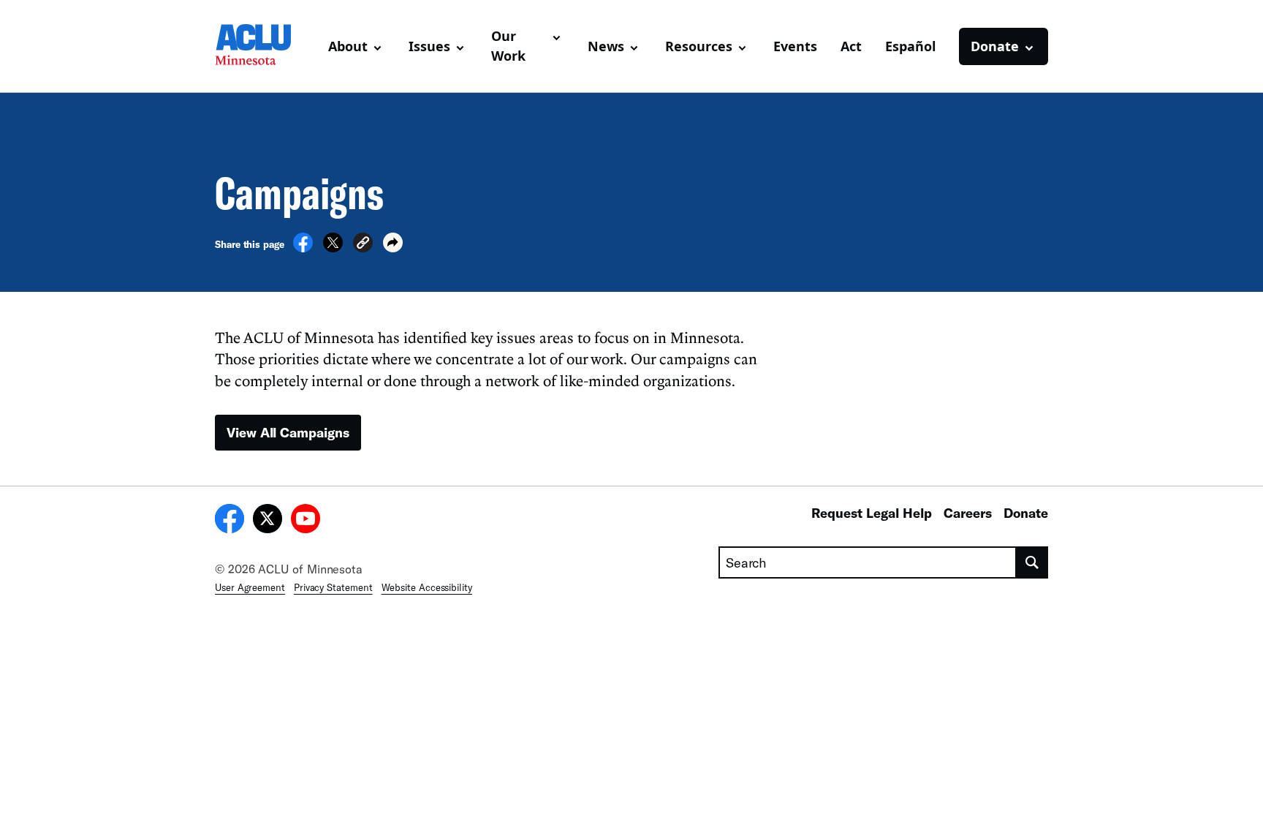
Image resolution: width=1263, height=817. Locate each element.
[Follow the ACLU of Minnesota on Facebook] (229, 521)
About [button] (348, 46)
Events (795, 46)
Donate (1026, 513)
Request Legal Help (871, 513)
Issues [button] (429, 46)
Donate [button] (995, 46)
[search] (1032, 562)
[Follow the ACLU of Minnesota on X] (267, 521)
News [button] (606, 46)
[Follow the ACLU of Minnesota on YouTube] (305, 521)
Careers (968, 513)
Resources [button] (698, 46)
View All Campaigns (288, 432)
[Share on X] (333, 248)
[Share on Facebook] (303, 248)
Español (910, 46)
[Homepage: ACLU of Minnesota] (265, 46)
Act (851, 46)
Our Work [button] (508, 45)
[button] (363, 245)
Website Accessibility (427, 587)
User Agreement (250, 587)
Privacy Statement (333, 587)
